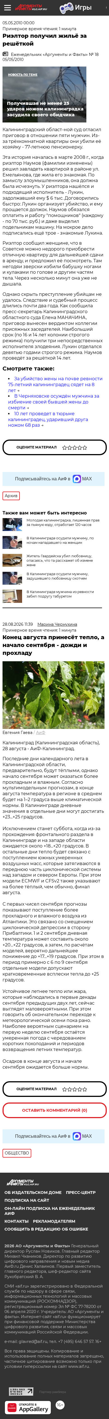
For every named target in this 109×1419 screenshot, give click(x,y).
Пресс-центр (81, 1192)
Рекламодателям (54, 1221)
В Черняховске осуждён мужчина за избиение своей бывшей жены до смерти (53, 401)
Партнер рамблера (52, 1392)
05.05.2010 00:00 (18, 22)
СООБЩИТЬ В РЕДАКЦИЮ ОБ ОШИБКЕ (46, 1229)
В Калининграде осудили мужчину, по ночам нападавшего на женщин (60, 540)
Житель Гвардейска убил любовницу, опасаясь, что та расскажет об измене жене (60, 560)
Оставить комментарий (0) (54, 1110)
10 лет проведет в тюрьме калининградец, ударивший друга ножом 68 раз (48, 419)
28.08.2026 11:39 (18, 624)
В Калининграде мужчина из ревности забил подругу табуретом (60, 594)
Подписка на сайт (26, 1200)
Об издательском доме (32, 1192)
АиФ (40, 732)
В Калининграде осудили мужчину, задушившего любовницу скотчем (58, 576)
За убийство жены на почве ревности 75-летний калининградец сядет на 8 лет (55, 384)
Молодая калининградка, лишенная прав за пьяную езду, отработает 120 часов (63, 522)
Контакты (16, 1221)
